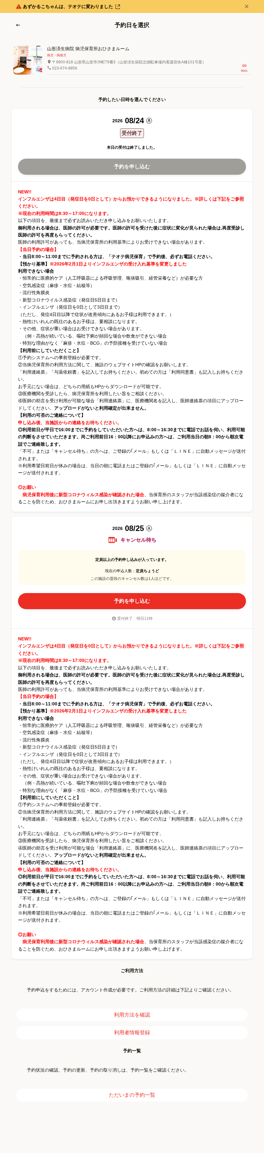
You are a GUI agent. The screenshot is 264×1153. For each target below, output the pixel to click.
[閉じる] (246, 6)
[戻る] (18, 25)
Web (244, 70)
